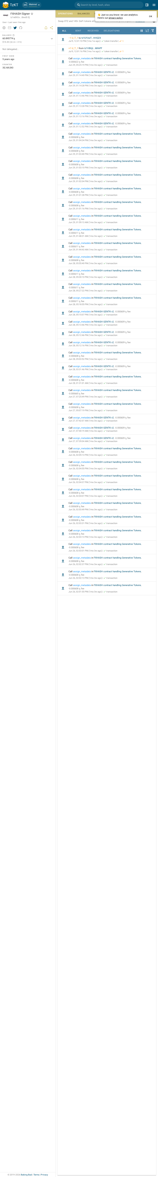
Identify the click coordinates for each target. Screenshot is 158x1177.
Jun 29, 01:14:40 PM (85, 75)
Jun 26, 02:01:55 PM (85, 591)
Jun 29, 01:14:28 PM (85, 85)
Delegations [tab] (112, 30)
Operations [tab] (65, 13)
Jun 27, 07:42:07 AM (85, 420)
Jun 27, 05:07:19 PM (85, 410)
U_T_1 (75, 38)
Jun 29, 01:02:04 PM (85, 181)
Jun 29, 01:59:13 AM (85, 222)
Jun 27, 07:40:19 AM (85, 431)
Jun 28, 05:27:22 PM (85, 290)
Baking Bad (26, 1174)
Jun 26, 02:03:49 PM (85, 509)
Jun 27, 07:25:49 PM (85, 396)
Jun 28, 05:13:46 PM (85, 325)
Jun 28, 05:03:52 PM (85, 359)
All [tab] (64, 30)
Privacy (44, 1174)
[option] (106, 39)
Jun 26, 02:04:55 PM (85, 468)
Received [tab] (93, 30)
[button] (31, 5)
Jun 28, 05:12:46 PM (85, 335)
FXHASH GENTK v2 (104, 72)
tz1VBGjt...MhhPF (93, 48)
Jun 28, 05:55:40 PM (85, 263)
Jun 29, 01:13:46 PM (85, 95)
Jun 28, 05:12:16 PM (85, 345)
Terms (36, 1174)
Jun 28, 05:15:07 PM (85, 314)
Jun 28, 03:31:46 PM (85, 369)
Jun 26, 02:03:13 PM (85, 537)
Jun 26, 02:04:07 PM (85, 496)
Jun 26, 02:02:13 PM (85, 578)
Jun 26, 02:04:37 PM (85, 482)
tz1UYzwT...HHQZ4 (91, 38)
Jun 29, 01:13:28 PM (85, 106)
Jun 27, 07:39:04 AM (85, 441)
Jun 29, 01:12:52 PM (85, 126)
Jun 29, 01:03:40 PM (85, 154)
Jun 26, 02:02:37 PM (85, 564)
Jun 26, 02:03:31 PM (85, 523)
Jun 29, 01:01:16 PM (85, 208)
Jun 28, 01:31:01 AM (85, 383)
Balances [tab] (84, 13)
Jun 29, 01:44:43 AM (85, 249)
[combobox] (108, 5)
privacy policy (116, 17)
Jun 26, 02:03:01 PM (85, 550)
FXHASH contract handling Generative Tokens (117, 58)
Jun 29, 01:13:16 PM (85, 116)
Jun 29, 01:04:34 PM (85, 140)
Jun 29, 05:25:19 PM (85, 65)
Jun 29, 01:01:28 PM (85, 195)
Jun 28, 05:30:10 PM (85, 277)
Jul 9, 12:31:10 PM (84, 41)
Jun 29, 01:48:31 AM (85, 236)
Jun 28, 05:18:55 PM (85, 304)
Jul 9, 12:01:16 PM (84, 51)
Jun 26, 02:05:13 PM (85, 455)
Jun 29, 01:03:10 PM (85, 167)
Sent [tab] (78, 30)
